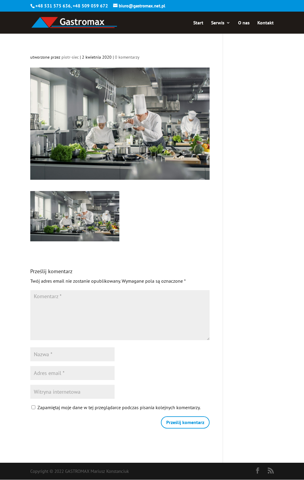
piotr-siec (70, 57)
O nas (244, 23)
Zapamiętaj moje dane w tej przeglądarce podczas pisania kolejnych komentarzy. (118, 407)
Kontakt (265, 23)
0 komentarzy (127, 57)
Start (198, 23)
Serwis (217, 23)
